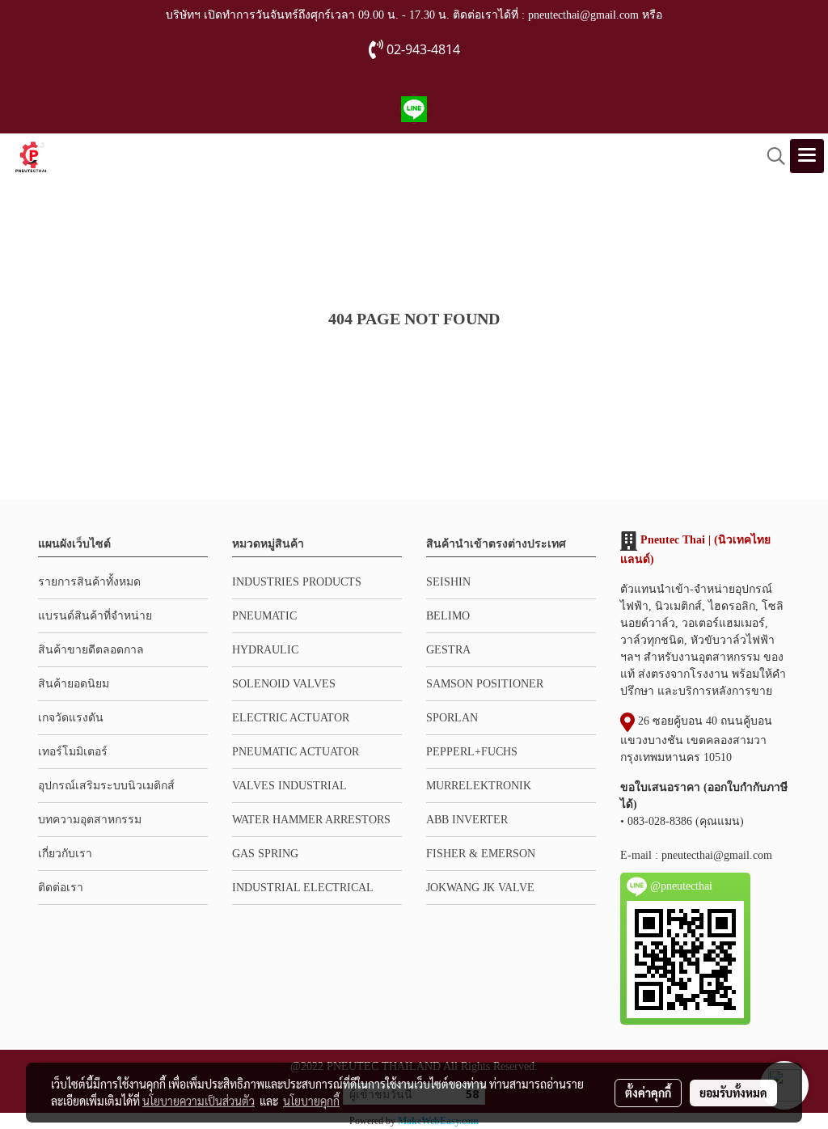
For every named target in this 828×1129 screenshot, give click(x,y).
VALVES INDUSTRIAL (289, 786)
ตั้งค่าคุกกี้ (648, 1092)
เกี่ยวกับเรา (65, 854)
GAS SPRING (265, 854)
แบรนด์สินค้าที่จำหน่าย (95, 616)
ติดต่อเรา (60, 888)
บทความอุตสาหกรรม (90, 820)
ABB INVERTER (467, 820)
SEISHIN (448, 582)
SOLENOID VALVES (284, 684)
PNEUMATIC (264, 616)
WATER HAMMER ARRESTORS (311, 820)
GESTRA (448, 650)
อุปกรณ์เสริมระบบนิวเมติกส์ (106, 786)
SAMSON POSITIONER (484, 684)
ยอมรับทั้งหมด (733, 1092)
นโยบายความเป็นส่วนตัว (198, 1100)
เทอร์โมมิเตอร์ (73, 752)
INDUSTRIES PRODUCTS (296, 582)
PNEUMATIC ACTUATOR (295, 752)
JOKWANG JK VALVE (480, 888)
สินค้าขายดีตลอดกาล (91, 650)
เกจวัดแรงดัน (71, 718)
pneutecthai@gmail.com (716, 855)
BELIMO (448, 616)
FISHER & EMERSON (480, 854)
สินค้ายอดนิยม (73, 684)
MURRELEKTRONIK (478, 786)
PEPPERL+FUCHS (472, 752)
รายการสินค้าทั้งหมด (89, 582)
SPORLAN (452, 718)
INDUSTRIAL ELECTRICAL (303, 888)
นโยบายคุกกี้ (311, 1100)
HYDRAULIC (265, 650)
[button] (770, 156)
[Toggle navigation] (807, 156)
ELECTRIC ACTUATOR (290, 718)
